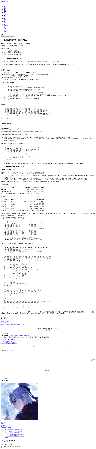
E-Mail (9, 427)
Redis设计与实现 (5, 321)
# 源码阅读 (18, 340)
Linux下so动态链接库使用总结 (9, 343)
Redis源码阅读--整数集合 (8, 341)
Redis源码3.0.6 (4, 322)
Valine (94, 374)
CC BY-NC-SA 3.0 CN (22, 337)
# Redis (2, 340)
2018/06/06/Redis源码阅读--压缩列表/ (19, 335)
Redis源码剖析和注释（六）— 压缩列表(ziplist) (13, 324)
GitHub (4, 427)
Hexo (3, 441)
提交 (92, 364)
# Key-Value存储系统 (9, 340)
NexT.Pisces (8, 444)
